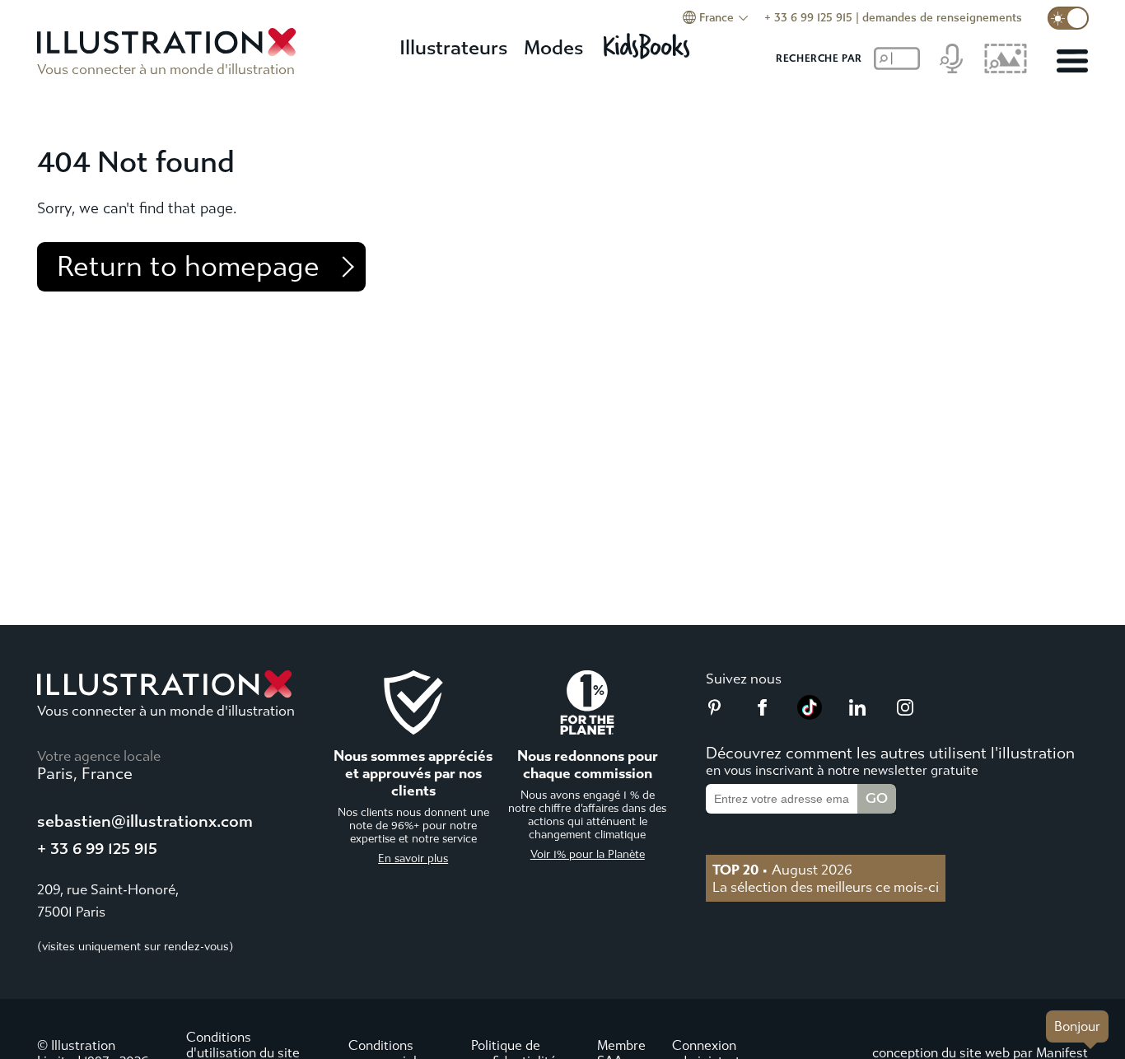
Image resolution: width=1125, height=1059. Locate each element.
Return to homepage (188, 266)
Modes (553, 47)
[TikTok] (809, 715)
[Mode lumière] (1068, 18)
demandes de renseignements (942, 18)
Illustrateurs (453, 47)
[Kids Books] (649, 41)
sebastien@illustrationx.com (145, 821)
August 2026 (782, 869)
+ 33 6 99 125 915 (808, 18)
